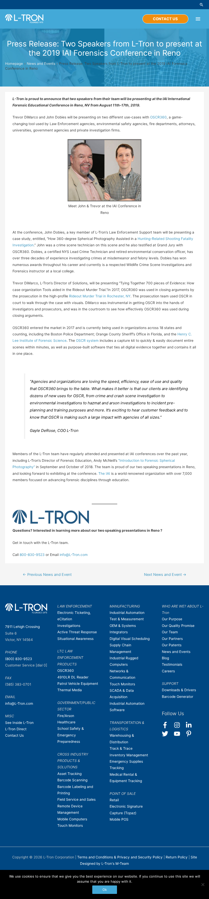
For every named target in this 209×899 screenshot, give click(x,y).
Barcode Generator (177, 697)
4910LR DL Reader (72, 677)
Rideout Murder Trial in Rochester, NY (99, 296)
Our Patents (171, 645)
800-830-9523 (32, 555)
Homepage (14, 64)
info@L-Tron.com (74, 555)
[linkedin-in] (191, 725)
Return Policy (177, 857)
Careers (168, 671)
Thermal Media (69, 690)
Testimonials (172, 664)
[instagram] (179, 725)
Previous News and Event (47, 574)
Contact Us (14, 735)
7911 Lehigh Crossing (22, 627)
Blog (165, 658)
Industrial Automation (127, 613)
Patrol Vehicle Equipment (77, 684)
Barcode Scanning (72, 780)
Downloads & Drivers (179, 690)
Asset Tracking (69, 774)
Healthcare (66, 722)
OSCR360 (158, 117)
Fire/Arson (65, 716)
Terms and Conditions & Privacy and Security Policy (120, 857)
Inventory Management (129, 755)
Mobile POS (119, 819)
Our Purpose (172, 619)
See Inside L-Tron (19, 723)
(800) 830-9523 (18, 659)
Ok (104, 890)
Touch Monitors (70, 825)
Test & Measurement (127, 619)
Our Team (170, 632)
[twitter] (167, 734)
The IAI (104, 473)
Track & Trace (121, 748)
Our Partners (172, 639)
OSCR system (87, 340)
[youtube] (179, 734)
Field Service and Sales (76, 799)
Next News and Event (165, 574)
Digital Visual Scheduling (130, 639)
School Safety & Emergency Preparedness (70, 735)
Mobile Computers (72, 819)
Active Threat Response (77, 632)
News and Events (41, 64)
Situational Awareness (75, 639)
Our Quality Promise (178, 626)
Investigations (68, 626)
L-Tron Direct (16, 729)
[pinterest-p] (190, 734)
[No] (202, 884)
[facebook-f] (167, 725)
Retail (114, 800)
